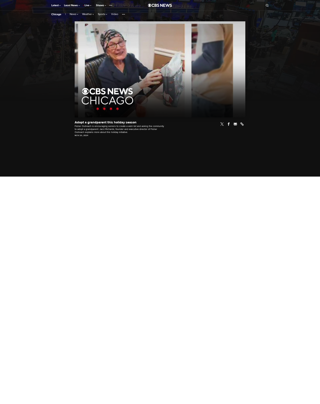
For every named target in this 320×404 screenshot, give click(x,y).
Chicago (56, 14)
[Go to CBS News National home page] (160, 5)
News (73, 14)
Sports (102, 14)
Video (114, 14)
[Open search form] (267, 5)
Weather (87, 14)
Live (87, 5)
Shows (100, 5)
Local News (71, 5)
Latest (55, 5)
